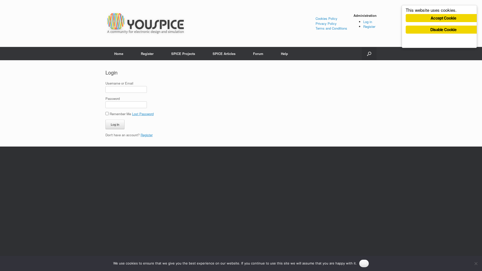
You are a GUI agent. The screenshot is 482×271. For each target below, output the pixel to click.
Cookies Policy (326, 18)
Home (118, 53)
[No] (475, 263)
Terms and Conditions (331, 28)
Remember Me (120, 113)
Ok (364, 263)
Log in (367, 21)
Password (112, 98)
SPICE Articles (224, 53)
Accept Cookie (443, 18)
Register (369, 26)
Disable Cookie (443, 29)
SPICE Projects (183, 53)
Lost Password (143, 113)
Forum (258, 53)
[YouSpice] (145, 23)
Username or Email (119, 83)
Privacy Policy (326, 23)
